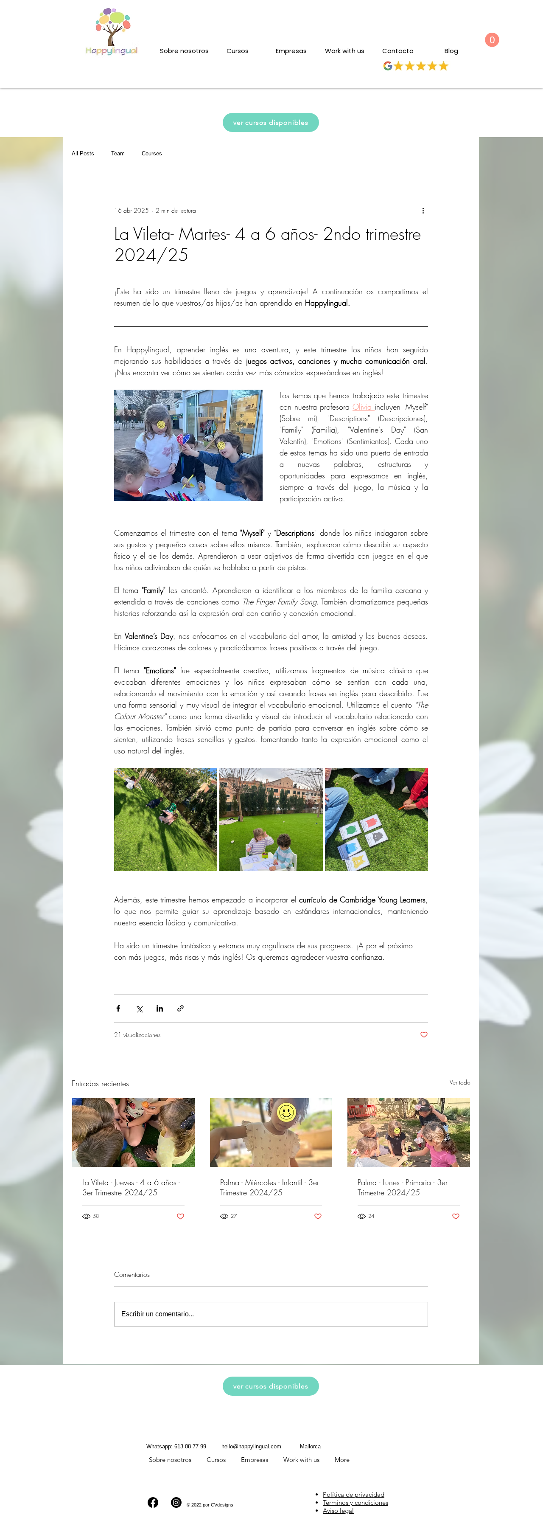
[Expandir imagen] (165, 819)
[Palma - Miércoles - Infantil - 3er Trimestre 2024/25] (271, 1132)
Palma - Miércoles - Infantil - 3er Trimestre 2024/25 (269, 1187)
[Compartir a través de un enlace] (180, 1008)
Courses (152, 153)
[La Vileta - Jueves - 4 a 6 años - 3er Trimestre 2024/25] (133, 1132)
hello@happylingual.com (251, 1446)
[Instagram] (176, 1502)
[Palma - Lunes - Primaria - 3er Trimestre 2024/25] (408, 1132)
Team (118, 153)
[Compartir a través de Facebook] (118, 1008)
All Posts (83, 153)
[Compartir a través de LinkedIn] (160, 1008)
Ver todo (460, 1082)
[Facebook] (153, 1502)
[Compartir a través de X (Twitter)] (139, 1008)
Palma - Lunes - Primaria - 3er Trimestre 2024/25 (403, 1187)
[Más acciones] (423, 210)
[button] (492, 40)
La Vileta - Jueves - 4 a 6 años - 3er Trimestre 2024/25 (131, 1187)
